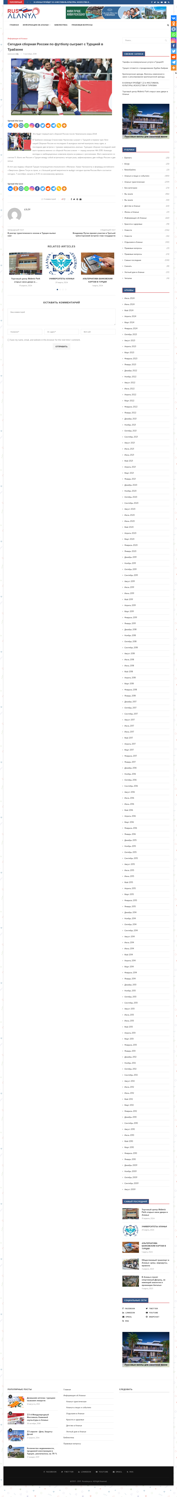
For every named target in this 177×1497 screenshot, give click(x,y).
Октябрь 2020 (130, 497)
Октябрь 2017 (130, 707)
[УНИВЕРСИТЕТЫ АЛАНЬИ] (61, 264)
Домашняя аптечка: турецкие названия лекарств (41, 1399)
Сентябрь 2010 (131, 1123)
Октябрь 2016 (130, 780)
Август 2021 (129, 442)
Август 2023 (129, 340)
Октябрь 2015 (130, 852)
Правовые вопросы (82, 25)
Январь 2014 (130, 978)
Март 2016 (129, 822)
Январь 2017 (130, 762)
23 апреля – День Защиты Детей (39, 1433)
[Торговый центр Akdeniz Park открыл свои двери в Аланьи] (25, 264)
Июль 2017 (129, 726)
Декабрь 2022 (130, 370)
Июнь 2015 (129, 876)
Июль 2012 (129, 1087)
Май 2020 (129, 527)
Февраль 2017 (130, 756)
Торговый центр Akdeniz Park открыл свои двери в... (55, 2)
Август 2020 (129, 509)
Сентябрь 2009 (131, 1183)
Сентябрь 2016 (131, 786)
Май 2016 (128, 810)
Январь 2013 (130, 1051)
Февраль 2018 (130, 689)
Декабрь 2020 (130, 485)
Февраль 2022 (130, 406)
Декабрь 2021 (130, 418)
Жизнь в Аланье (146, 212)
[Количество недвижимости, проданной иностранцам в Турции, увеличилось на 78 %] (16, 1452)
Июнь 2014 (129, 948)
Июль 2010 (129, 1135)
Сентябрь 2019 (131, 575)
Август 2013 (129, 1008)
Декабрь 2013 (130, 984)
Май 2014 (128, 954)
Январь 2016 (130, 834)
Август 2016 (129, 792)
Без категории (146, 188)
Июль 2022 (129, 388)
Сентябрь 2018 (131, 647)
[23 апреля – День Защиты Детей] (16, 1435)
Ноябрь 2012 (130, 1063)
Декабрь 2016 (130, 768)
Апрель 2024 (130, 316)
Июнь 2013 (129, 1020)
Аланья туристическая (146, 182)
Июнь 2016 (129, 804)
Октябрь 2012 (130, 1069)
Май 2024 (128, 310)
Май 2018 (128, 671)
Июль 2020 (129, 515)
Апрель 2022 (130, 394)
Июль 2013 (129, 1015)
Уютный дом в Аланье (146, 272)
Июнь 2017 (129, 731)
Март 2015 (129, 894)
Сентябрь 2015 (131, 858)
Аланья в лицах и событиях (146, 176)
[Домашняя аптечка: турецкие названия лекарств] (16, 1402)
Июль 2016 (129, 798)
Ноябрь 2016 (130, 774)
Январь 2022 (130, 412)
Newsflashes (146, 170)
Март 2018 (129, 683)
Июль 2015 (129, 870)
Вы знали (146, 194)
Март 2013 (129, 1039)
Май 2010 (128, 1141)
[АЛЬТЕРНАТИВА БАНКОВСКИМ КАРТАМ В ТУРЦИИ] (97, 264)
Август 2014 (129, 936)
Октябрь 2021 (130, 430)
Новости (146, 230)
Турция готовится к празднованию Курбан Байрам (145, 68)
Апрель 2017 (130, 744)
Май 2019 (128, 599)
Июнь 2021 (129, 455)
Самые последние (146, 260)
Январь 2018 (130, 695)
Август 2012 (129, 1081)
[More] (64, 125)
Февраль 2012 (130, 1111)
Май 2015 (128, 882)
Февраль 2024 (130, 328)
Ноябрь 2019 (130, 563)
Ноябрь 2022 (130, 376)
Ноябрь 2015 (130, 846)
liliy (17, 54)
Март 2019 (129, 611)
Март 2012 (129, 1105)
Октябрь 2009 (130, 1177)
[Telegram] (53, 125)
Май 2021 (128, 461)
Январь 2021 (130, 479)
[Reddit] (48, 125)
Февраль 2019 (130, 617)
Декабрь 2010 (130, 1117)
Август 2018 (129, 653)
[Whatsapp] (26, 125)
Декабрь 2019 (130, 557)
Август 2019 (129, 581)
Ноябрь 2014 (130, 918)
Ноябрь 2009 (130, 1171)
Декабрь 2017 (130, 701)
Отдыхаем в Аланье (146, 242)
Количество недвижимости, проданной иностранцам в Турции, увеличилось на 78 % (42, 1451)
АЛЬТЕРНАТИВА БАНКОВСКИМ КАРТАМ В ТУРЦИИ (98, 280)
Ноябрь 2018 (130, 635)
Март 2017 (129, 750)
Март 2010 (129, 1147)
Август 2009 (130, 1189)
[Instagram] (31, 125)
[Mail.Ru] (21, 125)
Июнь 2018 (129, 665)
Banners (146, 158)
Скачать (146, 266)
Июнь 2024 (129, 304)
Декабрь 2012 (130, 1057)
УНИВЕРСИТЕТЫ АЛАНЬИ (61, 278)
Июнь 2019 (129, 593)
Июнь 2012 (129, 1093)
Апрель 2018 (130, 677)
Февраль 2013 (130, 1045)
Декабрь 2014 (130, 912)
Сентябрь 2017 (131, 714)
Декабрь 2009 (130, 1165)
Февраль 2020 (131, 545)
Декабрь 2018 (130, 629)
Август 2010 (129, 1129)
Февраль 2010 (130, 1153)
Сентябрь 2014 (131, 930)
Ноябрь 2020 (130, 491)
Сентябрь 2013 (131, 1003)
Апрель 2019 (130, 605)
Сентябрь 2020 (131, 503)
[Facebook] (37, 125)
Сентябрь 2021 (131, 437)
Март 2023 (129, 352)
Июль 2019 (129, 587)
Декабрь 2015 (130, 840)
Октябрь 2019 (130, 569)
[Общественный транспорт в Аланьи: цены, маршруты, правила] (130, 1264)
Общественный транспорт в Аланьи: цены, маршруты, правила (155, 1263)
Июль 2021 (129, 449)
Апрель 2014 (130, 960)
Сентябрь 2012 (131, 1075)
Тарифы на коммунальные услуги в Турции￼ (143, 62)
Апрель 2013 (130, 1033)
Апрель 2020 (130, 533)
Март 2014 (129, 966)
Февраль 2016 (130, 828)
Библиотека (60, 25)
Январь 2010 (130, 1159)
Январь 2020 (130, 551)
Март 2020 (129, 539)
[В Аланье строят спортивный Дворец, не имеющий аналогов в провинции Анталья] (130, 1281)
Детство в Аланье (146, 206)
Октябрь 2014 (130, 924)
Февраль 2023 (130, 358)
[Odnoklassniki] (15, 125)
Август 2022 (129, 382)
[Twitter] (42, 125)
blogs (146, 164)
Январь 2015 (130, 906)
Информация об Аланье (36, 25)
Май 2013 (128, 1027)
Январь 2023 (130, 364)
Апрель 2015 (130, 888)
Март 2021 (129, 473)
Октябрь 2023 (130, 334)
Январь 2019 (130, 623)
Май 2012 (128, 1099)
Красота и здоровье (146, 224)
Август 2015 (129, 864)
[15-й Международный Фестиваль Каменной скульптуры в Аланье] (16, 1418)
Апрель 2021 (130, 467)
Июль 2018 (129, 659)
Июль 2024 (129, 298)
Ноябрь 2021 (130, 425)
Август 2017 (129, 719)
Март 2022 (129, 400)
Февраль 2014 (130, 972)
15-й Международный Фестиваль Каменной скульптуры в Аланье (38, 1417)
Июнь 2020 (129, 521)
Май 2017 (128, 738)
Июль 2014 (129, 942)
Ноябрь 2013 (130, 990)
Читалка (146, 278)
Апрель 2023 (130, 346)
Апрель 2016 (130, 816)
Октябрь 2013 (130, 996)
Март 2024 (129, 322)
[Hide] (176, 73)
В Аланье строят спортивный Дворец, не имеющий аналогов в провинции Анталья (153, 1281)
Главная (14, 25)
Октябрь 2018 (130, 641)
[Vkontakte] (10, 125)
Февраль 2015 (130, 900)
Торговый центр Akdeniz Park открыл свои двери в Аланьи (155, 1212)
